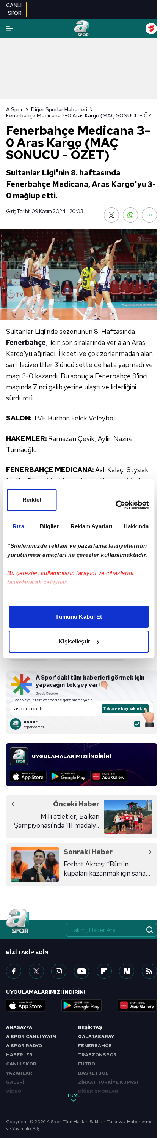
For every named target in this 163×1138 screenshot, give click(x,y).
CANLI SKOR (21, 1064)
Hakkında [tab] (136, 526)
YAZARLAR (19, 1073)
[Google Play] (68, 776)
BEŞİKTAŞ (90, 1027)
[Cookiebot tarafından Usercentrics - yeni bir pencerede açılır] (115, 505)
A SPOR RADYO (24, 1046)
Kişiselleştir (74, 641)
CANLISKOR (14, 9)
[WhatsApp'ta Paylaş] (130, 215)
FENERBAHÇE (94, 1046)
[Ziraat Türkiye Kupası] (151, 28)
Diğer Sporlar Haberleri (59, 109)
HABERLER (19, 1055)
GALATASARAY (96, 1037)
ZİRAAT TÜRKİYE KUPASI (108, 1082)
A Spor (14, 109)
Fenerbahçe (26, 342)
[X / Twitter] (36, 971)
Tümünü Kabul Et (78, 616)
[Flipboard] (104, 971)
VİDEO (13, 1091)
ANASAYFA (19, 1027)
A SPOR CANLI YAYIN (31, 1037)
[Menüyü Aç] (9, 28)
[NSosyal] (126, 971)
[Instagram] (58, 971)
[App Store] (28, 776)
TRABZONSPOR (97, 1055)
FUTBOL (88, 1064)
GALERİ (15, 1082)
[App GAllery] (108, 776)
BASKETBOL (93, 1073)
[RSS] (149, 971)
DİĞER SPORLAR (98, 1091)
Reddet (32, 499)
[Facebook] (13, 971)
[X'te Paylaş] (111, 215)
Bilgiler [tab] (49, 526)
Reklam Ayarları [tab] (92, 526)
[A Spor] (81, 28)
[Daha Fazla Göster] (149, 215)
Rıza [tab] (18, 526)
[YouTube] (81, 971)
